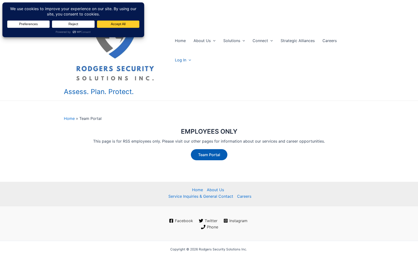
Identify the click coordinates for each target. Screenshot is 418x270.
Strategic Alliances (298, 40)
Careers (329, 40)
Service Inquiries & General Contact (200, 196)
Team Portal (209, 154)
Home (180, 40)
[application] (213, 40)
